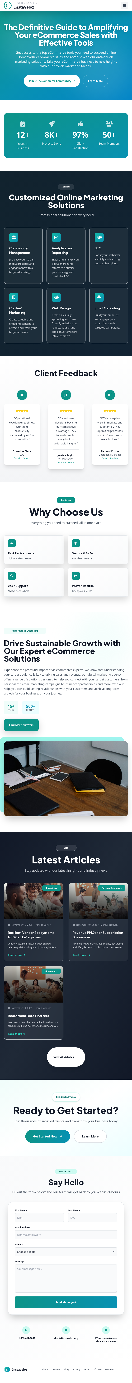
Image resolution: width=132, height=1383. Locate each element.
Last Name (74, 1210)
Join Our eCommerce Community (50, 81)
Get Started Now (45, 1136)
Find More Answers (21, 725)
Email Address (22, 1227)
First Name (21, 1210)
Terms (87, 1369)
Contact (56, 1369)
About (45, 1369)
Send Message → (66, 1302)
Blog (66, 1369)
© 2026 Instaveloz (104, 1369)
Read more (15, 955)
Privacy (76, 1369)
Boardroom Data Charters (28, 1016)
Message (19, 1261)
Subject (19, 1244)
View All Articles (63, 1057)
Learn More (95, 81)
